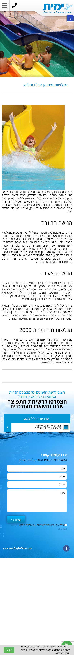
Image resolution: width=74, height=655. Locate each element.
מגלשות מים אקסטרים (45, 346)
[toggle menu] (4, 6)
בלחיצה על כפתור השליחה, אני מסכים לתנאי (39, 526)
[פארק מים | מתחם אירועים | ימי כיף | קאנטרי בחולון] (57, 8)
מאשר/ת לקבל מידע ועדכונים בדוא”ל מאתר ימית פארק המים (48, 427)
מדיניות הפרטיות (62, 653)
